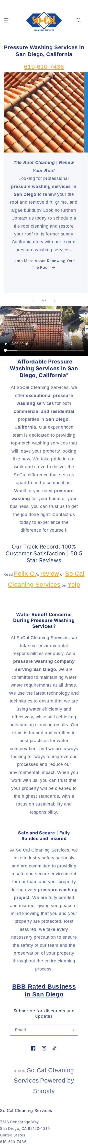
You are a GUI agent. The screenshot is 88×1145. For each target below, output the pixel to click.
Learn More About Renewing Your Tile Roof (43, 264)
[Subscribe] (72, 1030)
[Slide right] (54, 300)
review (49, 573)
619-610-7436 (44, 66)
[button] (6, 20)
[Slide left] (33, 300)
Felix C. (25, 573)
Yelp (73, 584)
